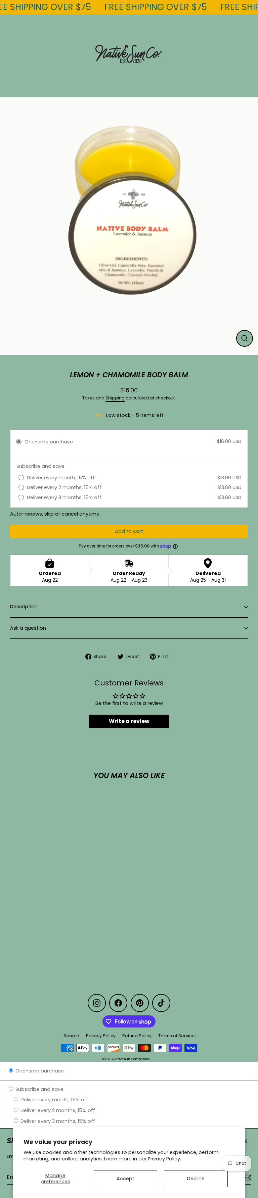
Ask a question (28, 628)
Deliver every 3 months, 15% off (57, 1121)
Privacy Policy (101, 1036)
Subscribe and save (38, 1089)
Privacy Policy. (164, 1158)
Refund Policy (137, 1036)
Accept (125, 1178)
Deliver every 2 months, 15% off (57, 1110)
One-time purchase (39, 1070)
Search (71, 1036)
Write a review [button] (129, 721)
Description (24, 606)
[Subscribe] (246, 1177)
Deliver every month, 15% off (53, 1099)
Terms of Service (176, 1036)
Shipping (115, 398)
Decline (196, 1178)
